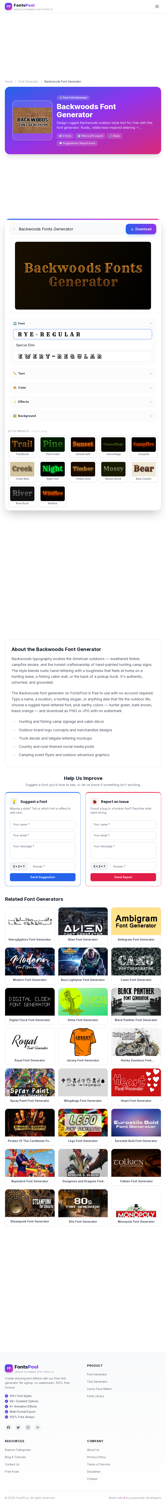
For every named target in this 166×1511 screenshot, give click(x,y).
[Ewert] (82, 356)
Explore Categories (18, 1449)
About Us (93, 1449)
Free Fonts (12, 1471)
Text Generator (97, 1381)
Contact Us (12, 1464)
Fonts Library (95, 1396)
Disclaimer (94, 1471)
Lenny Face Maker (99, 1389)
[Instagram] (28, 1427)
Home (9, 81)
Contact (92, 1479)
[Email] (37, 1427)
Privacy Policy (96, 1457)
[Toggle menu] (157, 6)
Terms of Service (98, 1464)
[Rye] (82, 334)
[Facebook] (8, 1427)
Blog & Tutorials (15, 1457)
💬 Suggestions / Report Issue (77, 143)
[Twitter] (18, 1427)
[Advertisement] (83, 43)
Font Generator (29, 81)
